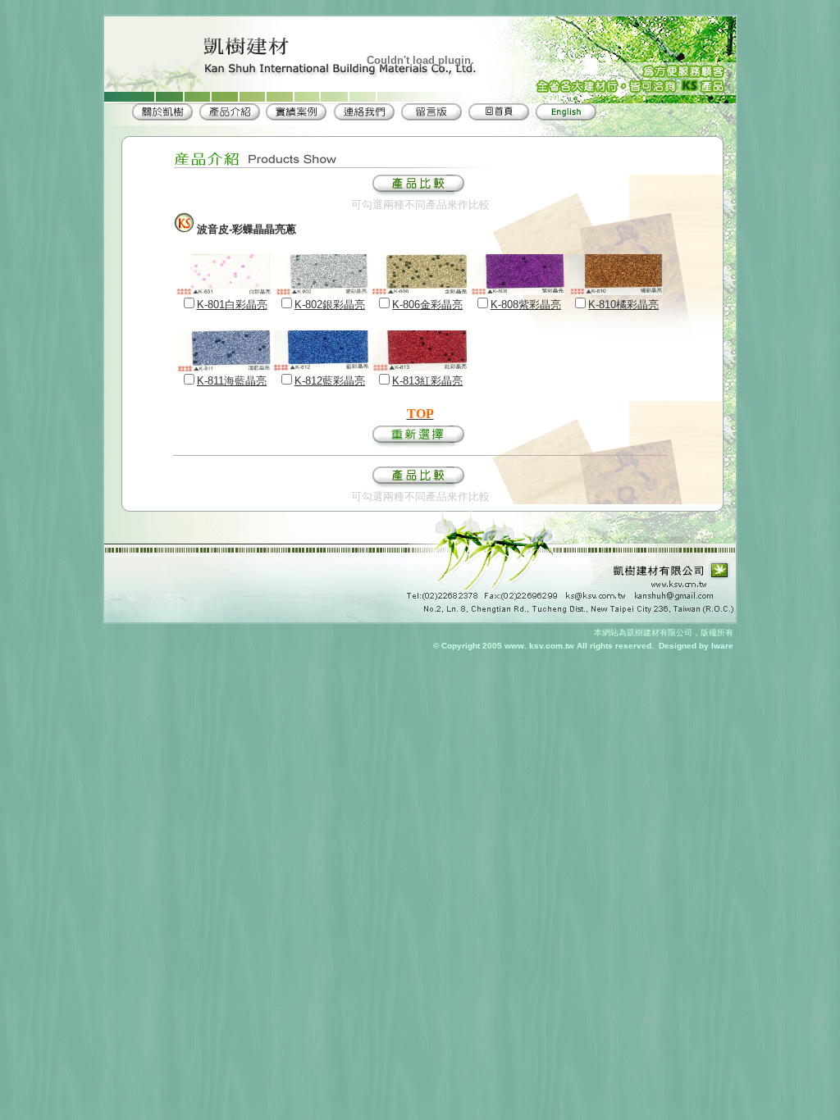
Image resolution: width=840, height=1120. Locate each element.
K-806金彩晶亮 (427, 304)
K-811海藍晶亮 (232, 381)
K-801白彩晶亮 (232, 304)
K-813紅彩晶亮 (427, 381)
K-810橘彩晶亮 (623, 304)
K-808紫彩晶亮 (526, 304)
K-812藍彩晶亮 (329, 381)
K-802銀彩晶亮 (329, 304)
